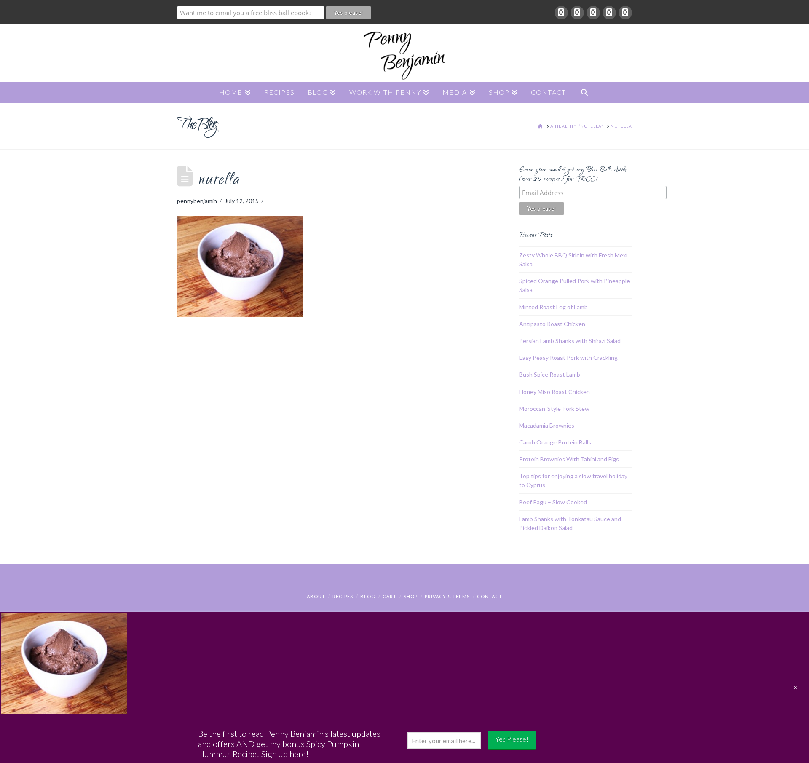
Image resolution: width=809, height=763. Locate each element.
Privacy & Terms (447, 596)
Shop (411, 596)
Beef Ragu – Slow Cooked (553, 502)
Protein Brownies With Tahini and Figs (569, 459)
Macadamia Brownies (546, 425)
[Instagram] (625, 12)
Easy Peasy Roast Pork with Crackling (568, 357)
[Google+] (577, 12)
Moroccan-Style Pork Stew (554, 408)
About (316, 596)
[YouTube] (609, 12)
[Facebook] (561, 12)
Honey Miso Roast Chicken (554, 391)
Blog (367, 596)
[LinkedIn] (593, 12)
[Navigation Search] (584, 92)
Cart (389, 596)
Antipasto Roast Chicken (552, 323)
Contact (489, 596)
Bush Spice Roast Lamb (549, 374)
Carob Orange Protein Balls (555, 442)
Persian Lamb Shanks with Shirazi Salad (570, 340)
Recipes (342, 596)
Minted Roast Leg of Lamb (553, 307)
